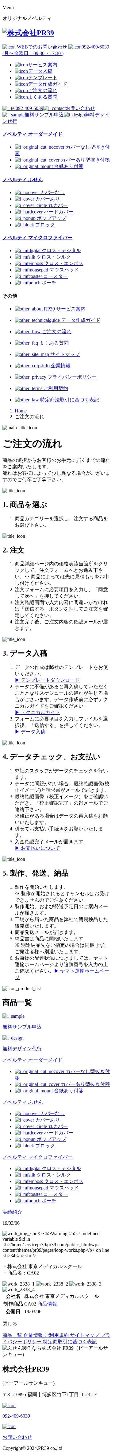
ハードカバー (58, 211)
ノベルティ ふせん (22, 1102)
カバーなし (52, 192)
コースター (55, 276)
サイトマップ (64, 354)
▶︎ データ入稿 (30, 731)
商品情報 (47, 1303)
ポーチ (49, 282)
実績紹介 (12, 1212)
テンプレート (42, 77)
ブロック (45, 224)
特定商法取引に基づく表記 (69, 399)
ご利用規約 (57, 1335)
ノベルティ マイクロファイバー (37, 1157)
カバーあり (47, 198)
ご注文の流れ (42, 90)
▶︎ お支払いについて (37, 848)
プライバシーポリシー (71, 377)
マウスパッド (64, 269)
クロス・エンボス (63, 263)
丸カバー (58, 205)
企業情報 (60, 365)
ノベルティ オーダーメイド (32, 1060)
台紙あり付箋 (68, 166)
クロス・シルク (53, 257)
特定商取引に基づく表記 (70, 1341)
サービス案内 (42, 64)
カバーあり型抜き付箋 (85, 159)
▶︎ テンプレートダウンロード (47, 680)
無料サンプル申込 (44, 114)
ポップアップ (51, 218)
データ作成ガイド (47, 84)
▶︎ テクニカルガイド (37, 712)
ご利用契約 (55, 388)
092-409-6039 (29, 108)
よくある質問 (42, 97)
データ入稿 (40, 71)
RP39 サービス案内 (64, 308)
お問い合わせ (80, 108)
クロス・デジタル (61, 250)
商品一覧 (12, 1335)
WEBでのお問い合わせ (41, 46)
